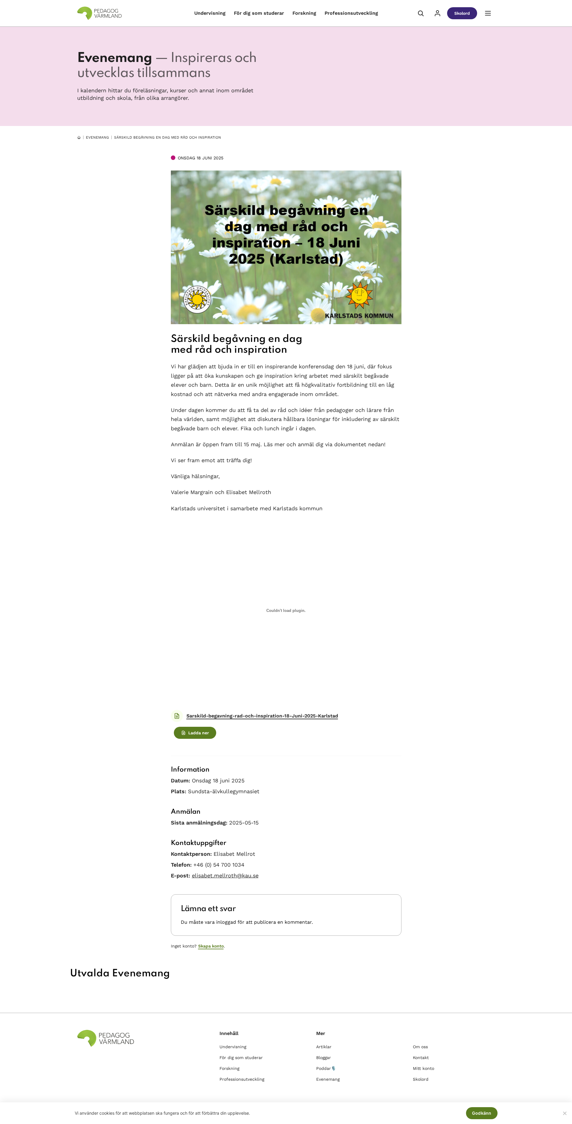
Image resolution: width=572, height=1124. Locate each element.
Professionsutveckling (351, 13)
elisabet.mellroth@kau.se (225, 875)
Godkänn (482, 1113)
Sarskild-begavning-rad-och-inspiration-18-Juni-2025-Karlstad (262, 716)
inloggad (226, 922)
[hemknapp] (79, 137)
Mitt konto (423, 1068)
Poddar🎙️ (326, 1068)
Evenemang (97, 137)
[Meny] (488, 13)
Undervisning (209, 13)
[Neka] (564, 1113)
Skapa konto (211, 946)
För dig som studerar (259, 13)
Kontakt (421, 1057)
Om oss (420, 1046)
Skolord (462, 13)
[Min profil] (437, 13)
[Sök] (420, 13)
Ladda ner (198, 732)
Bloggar (323, 1057)
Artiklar (323, 1046)
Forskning (304, 13)
